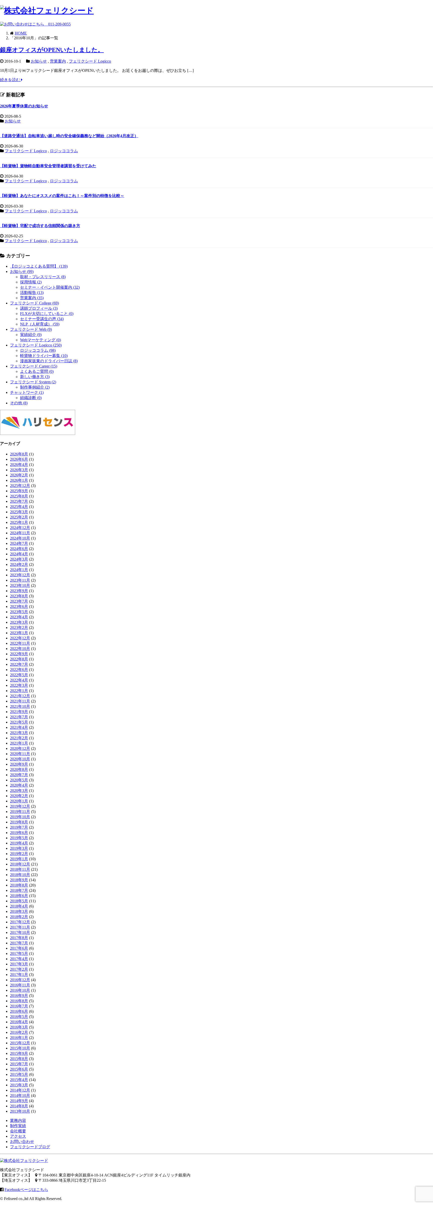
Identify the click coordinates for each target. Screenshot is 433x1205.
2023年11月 (20, 580)
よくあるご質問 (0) (37, 371)
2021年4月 (19, 727)
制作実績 (18, 1126)
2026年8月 (19, 454)
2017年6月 (19, 948)
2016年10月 (20, 990)
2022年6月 (19, 669)
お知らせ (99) (22, 271)
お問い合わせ (22, 1141)
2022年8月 (19, 659)
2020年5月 (19, 780)
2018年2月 (19, 917)
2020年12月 (20, 748)
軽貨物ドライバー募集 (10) (44, 356)
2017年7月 (19, 943)
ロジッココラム (64, 151)
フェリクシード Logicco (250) (36, 345)
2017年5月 (19, 953)
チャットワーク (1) (27, 392)
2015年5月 (19, 1074)
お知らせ (39, 61)
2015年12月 (20, 1043)
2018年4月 (19, 906)
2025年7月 (19, 501)
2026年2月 (19, 475)
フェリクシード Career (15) (33, 366)
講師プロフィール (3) (39, 308)
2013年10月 (20, 1111)
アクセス (18, 1136)
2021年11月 (20, 701)
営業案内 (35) (32, 298)
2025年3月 (19, 512)
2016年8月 (19, 1001)
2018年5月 (19, 901)
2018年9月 (19, 880)
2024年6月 (19, 549)
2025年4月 (19, 506)
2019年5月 (19, 838)
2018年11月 (20, 869)
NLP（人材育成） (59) (39, 324)
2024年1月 (19, 570)
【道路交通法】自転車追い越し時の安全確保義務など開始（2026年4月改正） (69, 136)
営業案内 (58, 61)
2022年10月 (20, 648)
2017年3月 (19, 964)
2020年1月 (19, 801)
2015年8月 (19, 1059)
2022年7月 (19, 664)
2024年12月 (20, 528)
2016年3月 (19, 1027)
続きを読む (10, 80)
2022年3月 (19, 685)
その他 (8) (19, 403)
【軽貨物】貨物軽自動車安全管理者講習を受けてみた (48, 166)
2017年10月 (20, 932)
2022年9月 (19, 654)
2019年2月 (19, 853)
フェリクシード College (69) (34, 303)
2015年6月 (19, 1069)
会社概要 (18, 1131)
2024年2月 (19, 564)
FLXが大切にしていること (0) (46, 313)
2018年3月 (19, 911)
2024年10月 (20, 538)
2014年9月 (19, 1101)
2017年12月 (20, 922)
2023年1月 (19, 633)
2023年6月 (19, 606)
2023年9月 (19, 591)
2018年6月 (19, 896)
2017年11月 (20, 927)
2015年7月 (19, 1064)
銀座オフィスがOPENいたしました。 (52, 50)
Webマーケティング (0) (40, 340)
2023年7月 (19, 601)
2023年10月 (20, 585)
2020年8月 (19, 769)
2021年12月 (20, 696)
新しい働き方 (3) (35, 377)
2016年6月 (19, 1011)
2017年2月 (19, 969)
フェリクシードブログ (30, 1147)
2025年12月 (20, 485)
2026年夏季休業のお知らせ (24, 106)
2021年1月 (19, 743)
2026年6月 (19, 459)
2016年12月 (20, 980)
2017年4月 (19, 959)
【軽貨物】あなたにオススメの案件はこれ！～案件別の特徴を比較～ (62, 196)
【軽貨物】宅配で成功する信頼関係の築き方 (40, 226)
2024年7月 (19, 543)
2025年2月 (19, 517)
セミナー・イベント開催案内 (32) (50, 287)
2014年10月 (20, 1095)
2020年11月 (20, 754)
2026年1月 (19, 480)
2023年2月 (19, 627)
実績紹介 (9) (31, 334)
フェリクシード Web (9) (31, 329)
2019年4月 (19, 843)
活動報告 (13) (32, 292)
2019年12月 (20, 806)
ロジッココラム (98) (38, 350)
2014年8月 (19, 1106)
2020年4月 (19, 785)
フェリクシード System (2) (33, 382)
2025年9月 (19, 491)
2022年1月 (19, 690)
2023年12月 (20, 575)
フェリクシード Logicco (90, 61)
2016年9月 (19, 995)
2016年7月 (19, 1006)
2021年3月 (19, 733)
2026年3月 (19, 470)
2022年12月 (20, 638)
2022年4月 (19, 680)
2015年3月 (19, 1085)
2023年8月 (19, 596)
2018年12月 (20, 864)
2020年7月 (19, 775)
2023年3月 (19, 622)
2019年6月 (19, 832)
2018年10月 (20, 875)
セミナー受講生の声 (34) (42, 319)
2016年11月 (20, 985)
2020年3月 (19, 790)
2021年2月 (19, 738)
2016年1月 (19, 1038)
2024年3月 (19, 559)
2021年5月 (19, 722)
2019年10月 (20, 817)
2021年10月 (20, 706)
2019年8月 (19, 822)
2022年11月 (20, 643)
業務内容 (18, 1120)
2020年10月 (20, 759)
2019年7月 (19, 827)
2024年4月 (19, 554)
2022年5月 (19, 675)
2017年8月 (19, 938)
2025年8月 (19, 496)
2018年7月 (19, 890)
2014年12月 (20, 1090)
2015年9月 (19, 1053)
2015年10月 (20, 1048)
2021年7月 (19, 717)
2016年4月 (19, 1022)
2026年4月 (19, 464)
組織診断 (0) (31, 398)
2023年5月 (19, 612)
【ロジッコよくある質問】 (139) (39, 266)
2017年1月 (19, 974)
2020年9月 (19, 764)
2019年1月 (19, 859)
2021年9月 (19, 712)
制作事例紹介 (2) (35, 387)
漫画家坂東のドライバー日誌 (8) (49, 361)
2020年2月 (19, 796)
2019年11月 (20, 811)
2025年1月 (19, 522)
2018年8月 (19, 885)
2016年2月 (19, 1032)
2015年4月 (19, 1080)
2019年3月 (19, 848)
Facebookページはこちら (26, 1189)
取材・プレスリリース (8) (43, 277)
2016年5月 (19, 1016)
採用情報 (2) (31, 282)
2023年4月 (19, 617)
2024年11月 (20, 533)
